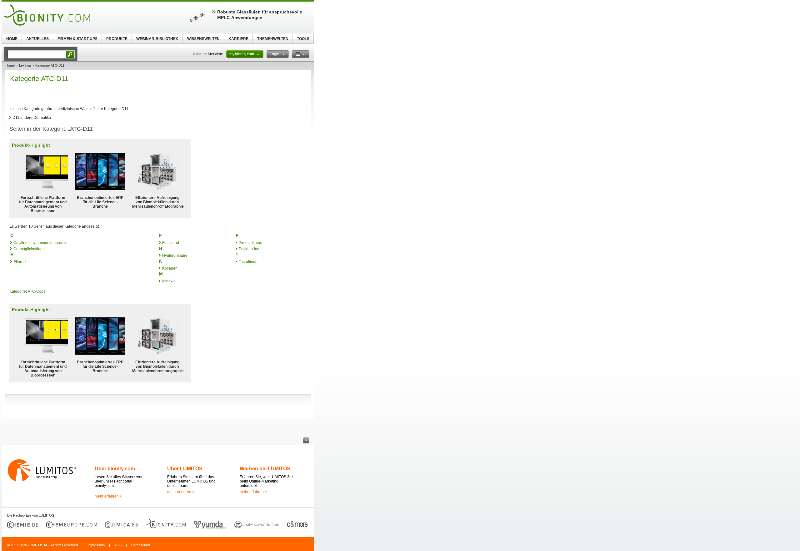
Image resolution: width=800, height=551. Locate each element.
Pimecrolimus (250, 242)
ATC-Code (37, 291)
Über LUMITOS (184, 468)
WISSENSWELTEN (203, 39)
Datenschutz (141, 545)
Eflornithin (22, 262)
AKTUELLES (37, 39)
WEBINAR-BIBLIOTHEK (157, 39)
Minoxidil (170, 281)
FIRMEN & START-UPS (78, 39)
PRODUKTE (117, 39)
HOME (12, 39)
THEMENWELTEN (272, 39)
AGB (118, 545)
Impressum (96, 545)
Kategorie (17, 291)
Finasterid (170, 242)
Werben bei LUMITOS (265, 468)
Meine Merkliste (209, 54)
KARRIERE (238, 39)
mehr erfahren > (108, 496)
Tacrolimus (248, 262)
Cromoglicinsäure (28, 249)
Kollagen (170, 268)
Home (10, 65)
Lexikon (25, 65)
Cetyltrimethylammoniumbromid (40, 242)
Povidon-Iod (249, 249)
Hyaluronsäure (175, 255)
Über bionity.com (115, 468)
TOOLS (303, 39)
